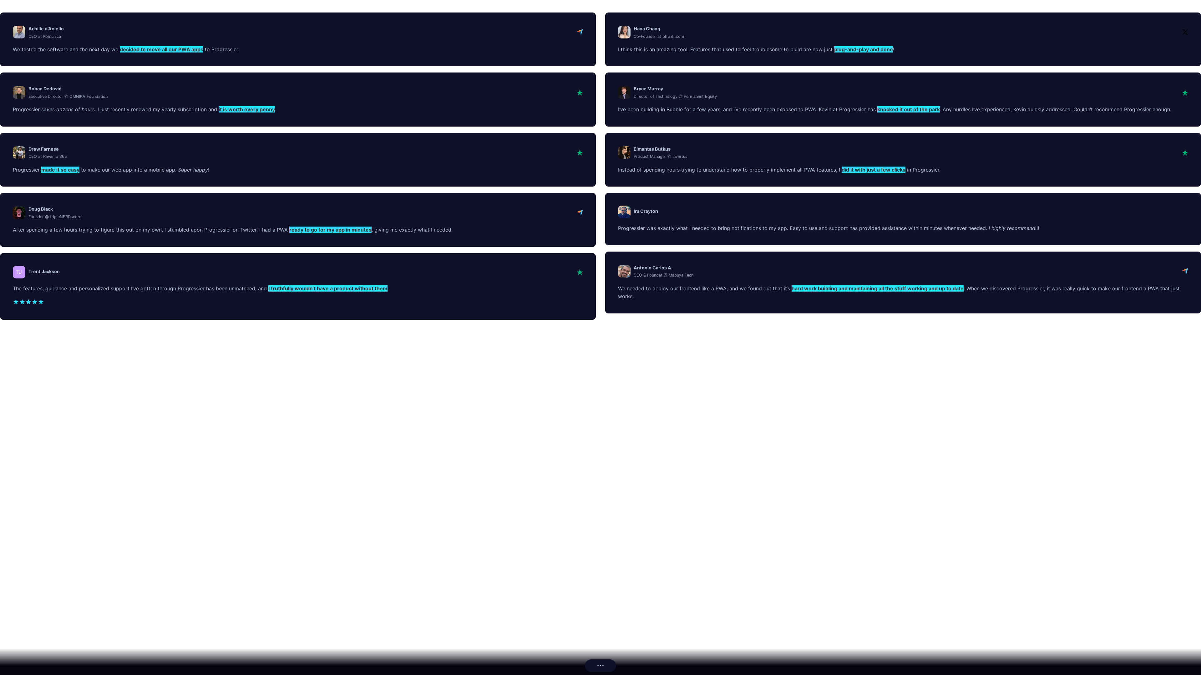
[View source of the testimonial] (580, 32)
